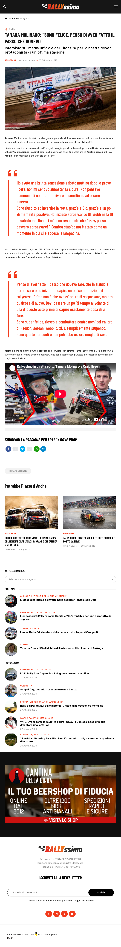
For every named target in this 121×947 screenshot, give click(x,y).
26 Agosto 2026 (28, 745)
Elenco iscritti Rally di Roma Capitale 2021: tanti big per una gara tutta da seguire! (66, 617)
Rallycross (10, 60)
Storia (24, 644)
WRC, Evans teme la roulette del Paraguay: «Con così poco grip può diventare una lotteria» (62, 723)
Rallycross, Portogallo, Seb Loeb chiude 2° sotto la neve (89, 539)
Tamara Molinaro (18, 470)
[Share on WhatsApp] (37, 449)
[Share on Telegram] (43, 449)
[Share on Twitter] (22, 449)
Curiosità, (27, 596)
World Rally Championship (50, 596)
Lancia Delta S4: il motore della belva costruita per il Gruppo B (59, 632)
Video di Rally (42, 734)
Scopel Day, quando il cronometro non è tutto (48, 689)
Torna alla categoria (19, 18)
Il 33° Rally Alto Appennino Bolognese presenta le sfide (54, 673)
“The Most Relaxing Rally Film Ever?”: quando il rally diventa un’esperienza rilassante (67, 740)
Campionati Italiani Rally (36, 669)
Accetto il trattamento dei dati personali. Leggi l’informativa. (62, 900)
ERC (55, 612)
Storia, (25, 628)
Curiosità (26, 686)
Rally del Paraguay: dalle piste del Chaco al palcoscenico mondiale (61, 705)
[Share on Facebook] (8, 449)
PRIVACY (109, 934)
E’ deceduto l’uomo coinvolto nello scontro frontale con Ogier (59, 599)
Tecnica (35, 628)
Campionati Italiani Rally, (36, 612)
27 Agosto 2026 (28, 677)
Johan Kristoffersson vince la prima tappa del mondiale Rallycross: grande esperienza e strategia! (31, 541)
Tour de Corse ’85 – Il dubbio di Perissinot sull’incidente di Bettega (61, 648)
